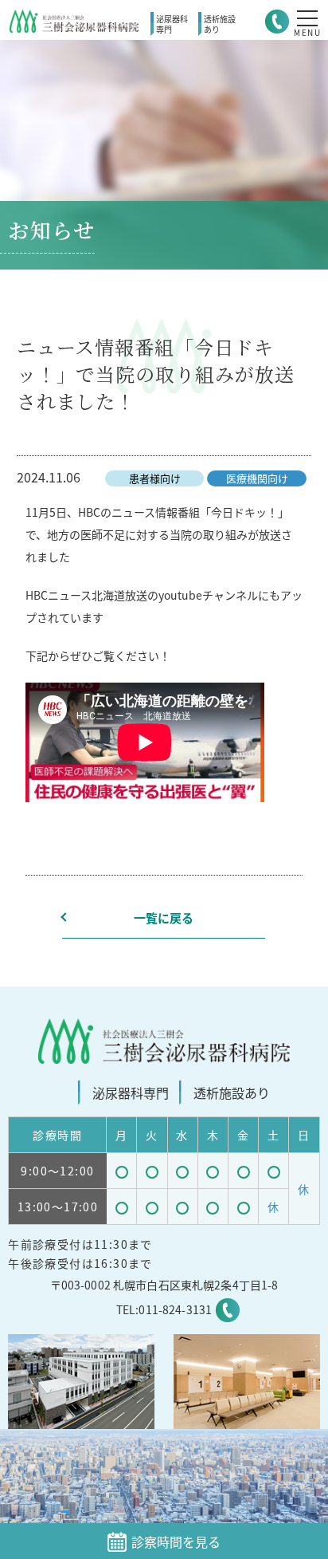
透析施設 (220, 24)
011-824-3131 (175, 1309)
